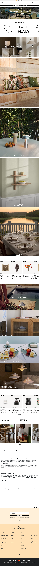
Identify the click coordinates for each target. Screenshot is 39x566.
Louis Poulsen (15, 461)
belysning (2, 461)
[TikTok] (22, 554)
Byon (7, 466)
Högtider (22, 542)
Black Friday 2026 (23, 548)
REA (21, 538)
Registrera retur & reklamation (4, 535)
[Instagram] (19, 554)
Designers (22, 535)
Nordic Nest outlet (33, 542)
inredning (35, 460)
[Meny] (38, 2)
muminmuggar (19, 476)
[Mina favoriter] (34, 2)
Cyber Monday (23, 549)
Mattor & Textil (13, 538)
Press (32, 539)
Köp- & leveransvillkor (4, 542)
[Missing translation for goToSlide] (19, 414)
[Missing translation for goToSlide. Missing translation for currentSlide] (18, 414)
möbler (5, 461)
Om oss (32, 532)
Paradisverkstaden (26, 488)
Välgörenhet (33, 541)
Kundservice (2, 532)
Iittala (32, 461)
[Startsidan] (2, 2)
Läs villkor (19, 520)
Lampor (1, 476)
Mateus (3, 466)
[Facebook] (17, 554)
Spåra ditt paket (3, 541)
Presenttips (22, 545)
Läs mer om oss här (3, 491)
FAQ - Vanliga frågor (3, 538)
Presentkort (12, 542)
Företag (2, 548)
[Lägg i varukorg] (10, 278)
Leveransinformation (3, 539)
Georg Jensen (6, 489)
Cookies (2, 545)
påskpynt (32, 477)
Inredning (12, 535)
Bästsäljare (22, 541)
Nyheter (22, 539)
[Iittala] (23, 420)
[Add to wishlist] (8, 278)
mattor (37, 475)
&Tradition (9, 489)
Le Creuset (13, 489)
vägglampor (27, 477)
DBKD (35, 477)
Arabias (12, 476)
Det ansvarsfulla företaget (34, 535)
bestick (5, 476)
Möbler (12, 539)
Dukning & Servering (13, 532)
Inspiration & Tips (23, 532)
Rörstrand (19, 461)
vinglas (10, 466)
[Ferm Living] (8, 420)
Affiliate (32, 538)
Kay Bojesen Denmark (27, 461)
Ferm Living (32, 466)
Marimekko (32, 465)
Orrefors (29, 465)
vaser (4, 466)
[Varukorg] (36, 2)
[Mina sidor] (32, 2)
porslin (37, 465)
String (23, 476)
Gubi (26, 465)
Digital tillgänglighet (3, 549)
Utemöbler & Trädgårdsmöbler (15, 541)
